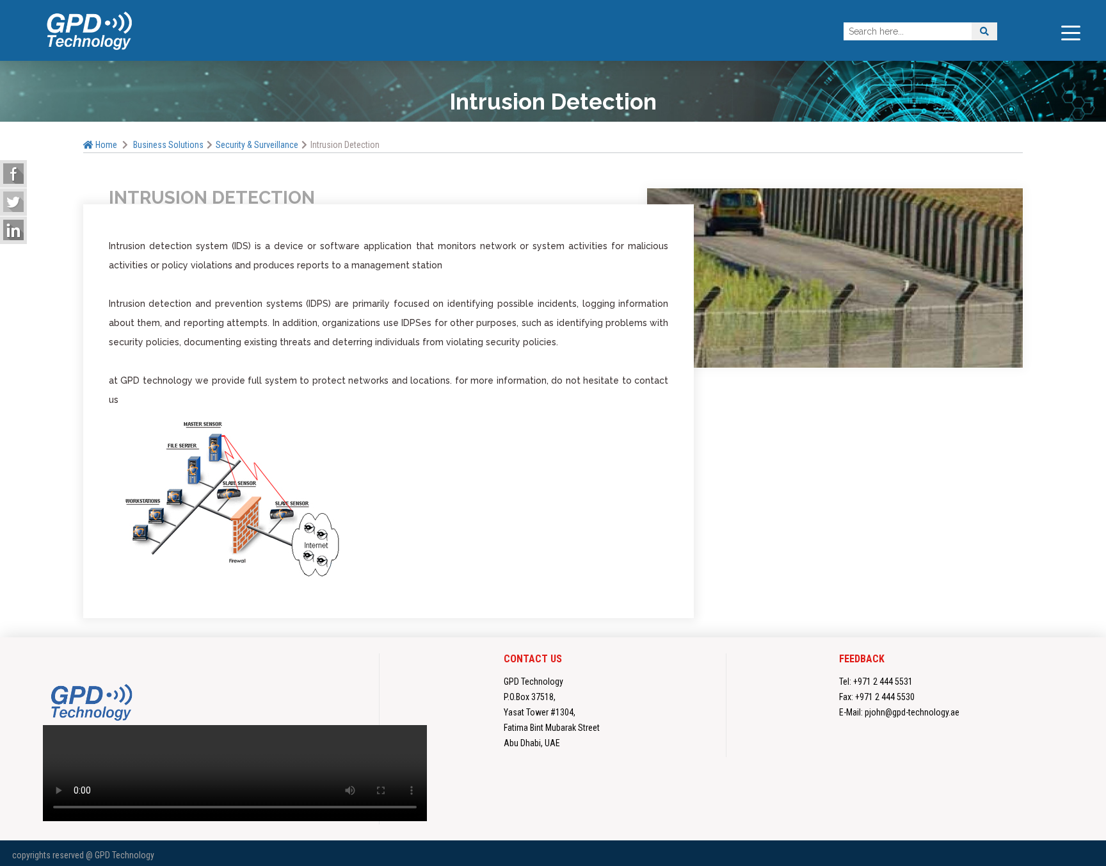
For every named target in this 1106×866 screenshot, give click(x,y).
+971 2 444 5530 (885, 697)
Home (105, 145)
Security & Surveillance (257, 145)
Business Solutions (168, 145)
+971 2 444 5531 (883, 681)
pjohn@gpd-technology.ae (912, 712)
